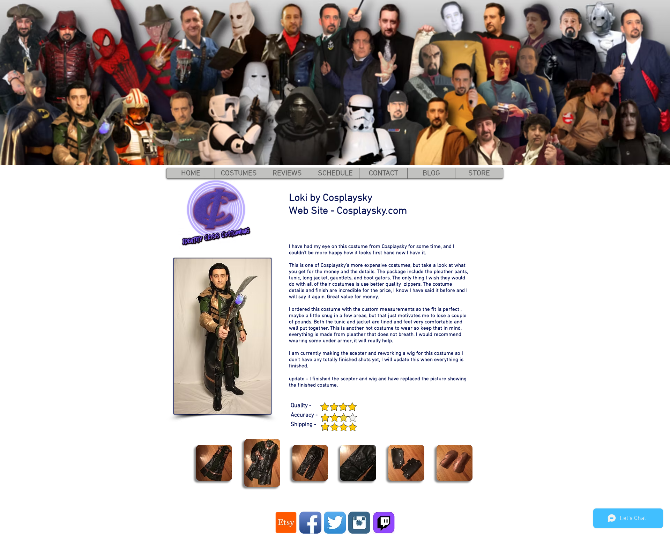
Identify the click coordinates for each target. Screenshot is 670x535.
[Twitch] (384, 523)
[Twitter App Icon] (335, 523)
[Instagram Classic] (359, 523)
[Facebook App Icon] (310, 523)
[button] (214, 462)
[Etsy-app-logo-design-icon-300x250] (286, 523)
